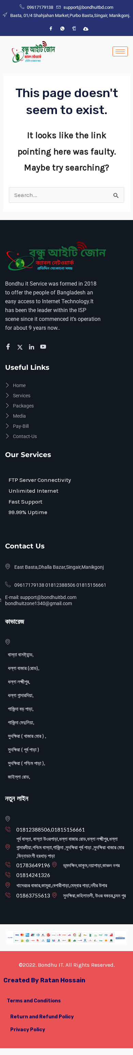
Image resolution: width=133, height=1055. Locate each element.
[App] (74, 28)
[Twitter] (21, 347)
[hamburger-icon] (120, 51)
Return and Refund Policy (42, 1017)
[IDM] (85, 28)
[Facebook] (51, 28)
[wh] (62, 28)
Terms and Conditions (34, 1001)
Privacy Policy (27, 1030)
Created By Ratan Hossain (44, 980)
